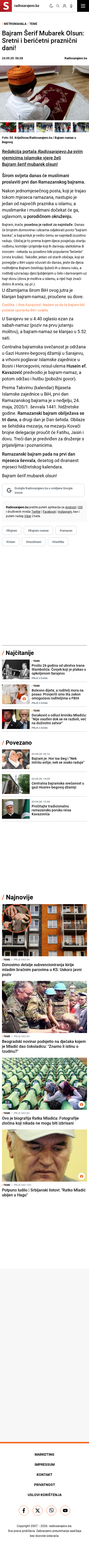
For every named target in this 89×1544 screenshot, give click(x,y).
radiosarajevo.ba (60, 1526)
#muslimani (33, 542)
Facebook (49, 511)
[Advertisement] (44, 596)
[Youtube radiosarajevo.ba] (65, 1510)
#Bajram (11, 530)
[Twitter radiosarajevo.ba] (38, 1510)
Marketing (44, 1454)
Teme (33, 24)
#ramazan (66, 530)
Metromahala (15, 24)
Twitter (36, 511)
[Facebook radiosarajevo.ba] (24, 1510)
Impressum (45, 1464)
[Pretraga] (57, 6)
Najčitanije (20, 653)
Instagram (65, 511)
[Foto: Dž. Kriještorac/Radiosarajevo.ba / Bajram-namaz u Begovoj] (8, 127)
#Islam (10, 542)
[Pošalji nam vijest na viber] (51, 1510)
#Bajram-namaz (38, 530)
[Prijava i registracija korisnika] (64, 6)
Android (70, 507)
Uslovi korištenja (45, 1494)
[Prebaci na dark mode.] (51, 6)
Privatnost (44, 1484)
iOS (80, 507)
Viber (27, 516)
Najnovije (19, 897)
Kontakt (44, 1474)
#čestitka (58, 542)
